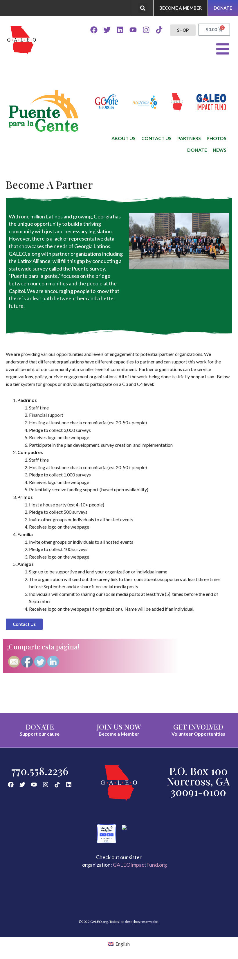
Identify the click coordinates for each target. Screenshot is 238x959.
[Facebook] (94, 29)
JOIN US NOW (119, 726)
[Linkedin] (120, 29)
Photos (216, 138)
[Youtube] (133, 29)
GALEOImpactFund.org (140, 864)
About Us (123, 138)
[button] (142, 8)
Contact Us (156, 138)
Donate (197, 150)
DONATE (40, 726)
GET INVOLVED (198, 726)
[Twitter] (107, 29)
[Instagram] (146, 29)
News (219, 150)
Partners (189, 138)
